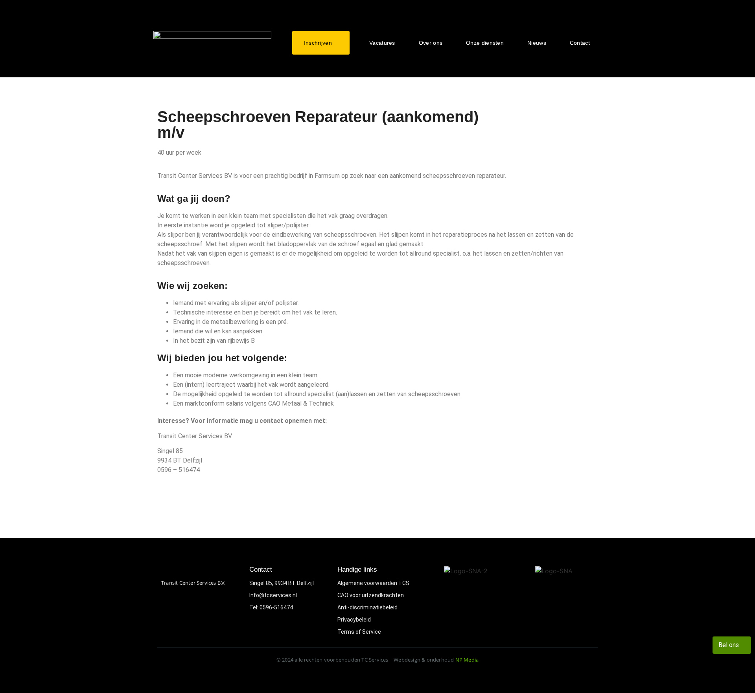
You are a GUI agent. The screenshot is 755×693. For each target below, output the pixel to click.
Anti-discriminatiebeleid (367, 607)
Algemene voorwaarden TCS (373, 583)
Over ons (430, 43)
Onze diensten (485, 43)
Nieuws (536, 43)
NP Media (467, 659)
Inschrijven (318, 43)
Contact (580, 43)
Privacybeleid (354, 619)
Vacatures (382, 43)
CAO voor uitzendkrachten (370, 595)
